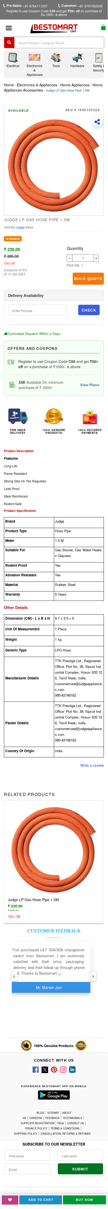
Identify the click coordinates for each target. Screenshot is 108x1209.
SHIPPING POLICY (25, 1133)
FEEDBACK (52, 1118)
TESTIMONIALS (72, 1118)
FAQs (61, 1123)
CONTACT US (75, 1123)
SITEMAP (53, 1113)
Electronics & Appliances (37, 84)
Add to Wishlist (10, 1200)
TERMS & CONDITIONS (64, 1128)
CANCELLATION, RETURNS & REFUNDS (66, 1133)
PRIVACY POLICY (36, 1128)
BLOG (40, 1113)
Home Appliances (74, 84)
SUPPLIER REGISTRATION (37, 1123)
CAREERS (35, 1118)
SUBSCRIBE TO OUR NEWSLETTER (53, 1144)
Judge (21, 227)
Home (9, 84)
